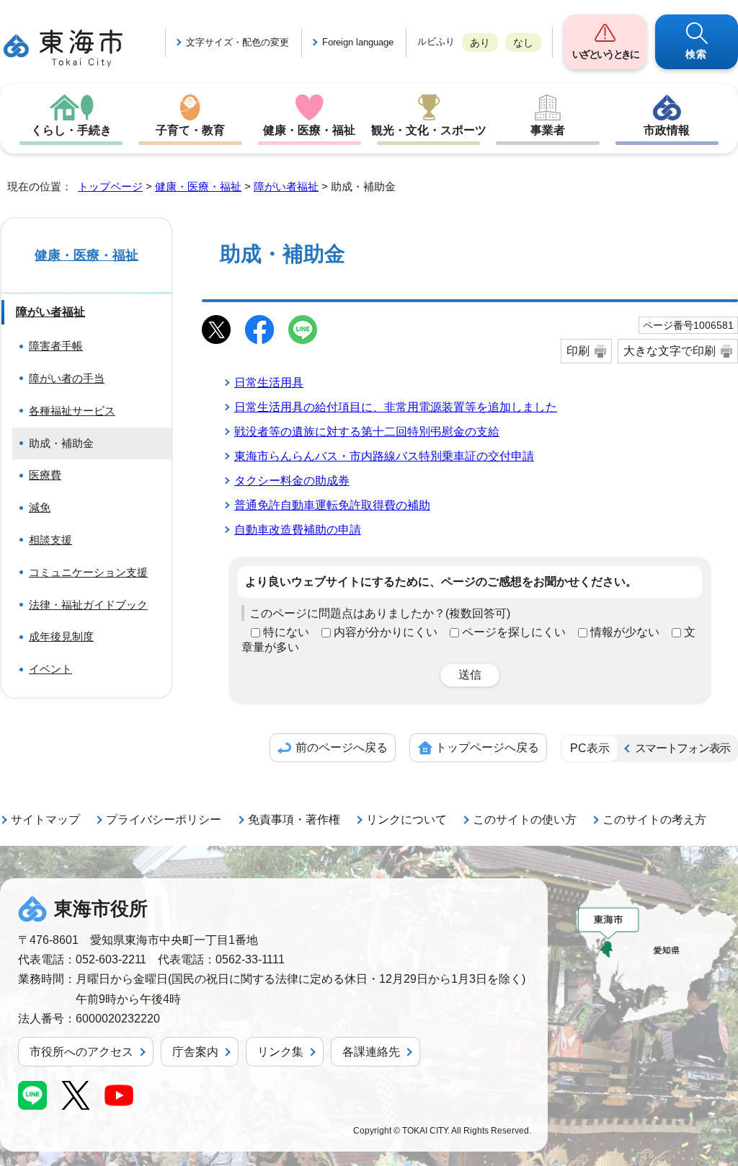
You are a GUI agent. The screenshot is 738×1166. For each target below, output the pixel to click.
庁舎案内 (195, 1052)
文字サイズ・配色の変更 (237, 42)
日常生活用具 (268, 382)
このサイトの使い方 (525, 819)
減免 (39, 507)
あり (480, 42)
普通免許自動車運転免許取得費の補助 (332, 505)
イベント (50, 669)
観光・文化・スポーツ (428, 130)
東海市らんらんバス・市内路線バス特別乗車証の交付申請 (384, 456)
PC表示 (590, 748)
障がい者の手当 (67, 378)
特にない (286, 632)
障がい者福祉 (286, 186)
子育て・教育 (190, 130)
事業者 (547, 130)
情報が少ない (624, 632)
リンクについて (406, 819)
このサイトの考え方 (654, 819)
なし (523, 42)
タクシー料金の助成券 (292, 480)
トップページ (110, 186)
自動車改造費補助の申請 (297, 530)
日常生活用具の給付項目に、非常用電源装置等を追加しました (395, 407)
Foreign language (358, 42)
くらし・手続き (71, 130)
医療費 (45, 475)
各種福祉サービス (72, 411)
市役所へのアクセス (81, 1052)
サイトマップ (45, 819)
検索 (696, 54)
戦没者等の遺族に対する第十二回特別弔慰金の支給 (366, 431)
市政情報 (667, 130)
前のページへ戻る (341, 747)
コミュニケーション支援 (88, 572)
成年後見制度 (61, 636)
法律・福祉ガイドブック (88, 605)
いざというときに (605, 54)
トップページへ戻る (487, 747)
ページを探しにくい (514, 632)
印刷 (578, 351)
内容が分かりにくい (385, 632)
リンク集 (280, 1052)
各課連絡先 (371, 1052)
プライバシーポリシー (163, 819)
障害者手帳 (56, 346)
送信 (469, 674)
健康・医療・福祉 (309, 130)
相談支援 (50, 540)
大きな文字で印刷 (669, 351)
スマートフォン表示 (682, 748)
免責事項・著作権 (294, 819)
